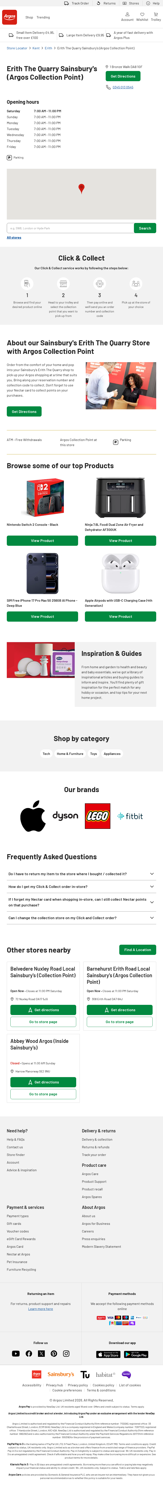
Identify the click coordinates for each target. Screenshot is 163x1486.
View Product (42, 540)
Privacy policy (78, 1385)
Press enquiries (93, 1239)
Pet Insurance (17, 1262)
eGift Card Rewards (21, 1239)
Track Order (80, 3)
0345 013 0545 (123, 87)
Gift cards (14, 1223)
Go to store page (43, 1021)
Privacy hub (54, 1385)
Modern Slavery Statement (101, 1246)
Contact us (15, 1147)
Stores (134, 3)
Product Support (94, 1181)
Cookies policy (103, 1385)
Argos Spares (92, 1197)
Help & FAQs (16, 1139)
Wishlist (142, 19)
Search (145, 228)
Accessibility (31, 1385)
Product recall (92, 1189)
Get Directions (123, 76)
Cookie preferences (67, 1390)
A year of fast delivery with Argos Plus (133, 35)
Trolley (156, 19)
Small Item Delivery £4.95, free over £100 (35, 35)
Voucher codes (18, 1231)
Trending (43, 17)
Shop (29, 17)
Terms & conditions (101, 1390)
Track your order (94, 1155)
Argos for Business (96, 1223)
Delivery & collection (97, 1139)
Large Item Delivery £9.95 (85, 35)
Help (156, 3)
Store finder (16, 1155)
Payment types (18, 1216)
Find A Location (137, 949)
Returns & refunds (96, 1147)
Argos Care (90, 1174)
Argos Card (15, 1246)
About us (88, 1216)
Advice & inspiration (22, 1170)
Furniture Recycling (21, 1269)
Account (127, 19)
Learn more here (40, 1309)
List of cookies (130, 1385)
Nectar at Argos (18, 1254)
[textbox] (42, 380)
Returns (110, 3)
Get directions (47, 1009)
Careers (88, 1231)
